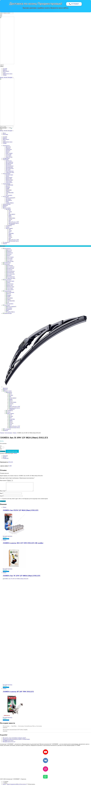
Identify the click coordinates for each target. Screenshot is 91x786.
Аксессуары (6, 196)
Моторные (8, 209)
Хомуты (5, 243)
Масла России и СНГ (14, 222)
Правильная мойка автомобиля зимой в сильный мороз (16, 739)
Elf (9, 213)
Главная (2, 432)
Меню (4, 133)
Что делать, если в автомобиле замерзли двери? (14, 737)
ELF (10, 232)
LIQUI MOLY (12, 214)
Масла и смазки (6, 208)
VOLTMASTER (9, 192)
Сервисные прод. (10, 172)
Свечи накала (9, 182)
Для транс (8, 169)
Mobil (10, 215)
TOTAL (10, 219)
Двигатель (8, 146)
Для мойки (8, 199)
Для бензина (9, 160)
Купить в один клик (12, 451)
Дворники (5, 205)
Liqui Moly (11, 233)
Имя (1, 493)
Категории (5, 134)
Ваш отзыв (3, 490)
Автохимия (5, 159)
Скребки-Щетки (10, 202)
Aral (10, 210)
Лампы (7, 176)
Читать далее (6, 538)
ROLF (10, 216)
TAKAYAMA (12, 218)
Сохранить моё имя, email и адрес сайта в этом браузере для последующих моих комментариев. (25, 498)
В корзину (3, 451)
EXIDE (7, 188)
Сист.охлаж (8, 154)
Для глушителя (9, 162)
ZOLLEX (10, 462)
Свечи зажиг (9, 181)
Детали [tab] (4, 457)
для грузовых (9, 195)
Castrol (10, 211)
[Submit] (1, 14)
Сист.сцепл (8, 155)
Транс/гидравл (9, 228)
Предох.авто (9, 178)
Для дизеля (8, 164)
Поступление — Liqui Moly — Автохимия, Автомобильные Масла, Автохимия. (22, 726)
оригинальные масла (14, 223)
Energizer (8, 187)
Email (1, 496)
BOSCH (8, 186)
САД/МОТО (12, 224)
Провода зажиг (9, 180)
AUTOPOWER (9, 185)
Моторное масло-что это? (9, 741)
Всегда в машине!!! (10, 197)
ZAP (7, 194)
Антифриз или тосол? (8, 740)
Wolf (10, 220)
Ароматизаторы (7, 204)
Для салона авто (10, 168)
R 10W (10, 465)
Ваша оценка (3, 480)
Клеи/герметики (10, 171)
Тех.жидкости (6, 242)
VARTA (7, 191)
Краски (4, 206)
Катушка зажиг (9, 174)
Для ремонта (9, 200)
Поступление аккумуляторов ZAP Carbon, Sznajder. (15, 729)
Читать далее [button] (6, 687)
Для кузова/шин (9, 166)
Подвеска (8, 148)
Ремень (7, 152)
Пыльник (8, 150)
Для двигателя (9, 163)
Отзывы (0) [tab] (5, 458)
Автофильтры (6, 158)
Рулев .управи (9, 153)
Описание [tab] (5, 455)
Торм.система (9, 157)
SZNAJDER (9, 190)
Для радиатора (9, 167)
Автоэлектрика (6, 173)
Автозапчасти (6, 145)
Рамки (7, 201)
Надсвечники (9, 177)
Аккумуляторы (6, 183)
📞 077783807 (74, 4)
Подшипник (9, 149)
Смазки (7, 227)
